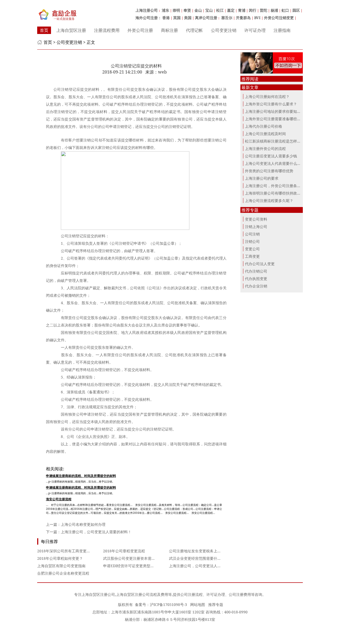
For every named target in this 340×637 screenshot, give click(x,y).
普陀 (263, 10)
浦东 (165, 10)
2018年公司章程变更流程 (124, 550)
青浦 (241, 10)
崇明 (176, 10)
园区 (296, 10)
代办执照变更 (256, 278)
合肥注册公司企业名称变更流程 (63, 573)
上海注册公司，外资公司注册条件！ (274, 185)
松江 (220, 10)
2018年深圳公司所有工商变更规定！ (67, 550)
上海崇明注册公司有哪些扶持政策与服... (278, 193)
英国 (177, 17)
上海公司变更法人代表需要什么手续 (274, 163)
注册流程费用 (107, 30)
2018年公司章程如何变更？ (60, 558)
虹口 (285, 10)
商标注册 (169, 30)
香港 (166, 17)
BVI (257, 17)
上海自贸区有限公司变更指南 (61, 565)
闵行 (252, 10)
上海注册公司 (146, 10)
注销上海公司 (256, 226)
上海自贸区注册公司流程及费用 (142, 594)
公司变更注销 (223, 30)
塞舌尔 (226, 17)
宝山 (209, 10)
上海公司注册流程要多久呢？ (269, 200)
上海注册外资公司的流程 (265, 148)
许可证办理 (255, 30)
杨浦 (274, 10)
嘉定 (231, 10)
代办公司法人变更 (260, 263)
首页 (44, 30)
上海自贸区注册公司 (98, 594)
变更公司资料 (256, 219)
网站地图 (197, 604)
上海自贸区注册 (71, 30)
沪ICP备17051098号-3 (168, 604)
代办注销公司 (256, 271)
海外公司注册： (148, 17)
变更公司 (252, 248)
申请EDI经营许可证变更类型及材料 (132, 565)
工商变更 (252, 256)
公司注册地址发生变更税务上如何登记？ (202, 550)
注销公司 (252, 241)
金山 (198, 10)
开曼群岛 (243, 17)
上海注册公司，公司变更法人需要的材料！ (96, 531)
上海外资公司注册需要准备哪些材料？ (276, 118)
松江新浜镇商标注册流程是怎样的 (273, 141)
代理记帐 (194, 30)
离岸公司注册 (206, 17)
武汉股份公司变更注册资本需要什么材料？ (138, 558)
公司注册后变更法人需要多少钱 (271, 155)
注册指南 (282, 30)
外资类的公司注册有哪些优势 (269, 170)
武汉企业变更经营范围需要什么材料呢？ (202, 558)
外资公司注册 (140, 30)
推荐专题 (215, 604)
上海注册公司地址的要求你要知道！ (274, 111)
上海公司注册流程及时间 (265, 133)
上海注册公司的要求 (261, 178)
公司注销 (252, 233)
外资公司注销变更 (279, 17)
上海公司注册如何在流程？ (267, 96)
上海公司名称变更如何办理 (83, 524)
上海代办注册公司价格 (263, 126)
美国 (188, 17)
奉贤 (187, 10)
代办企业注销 (256, 286)
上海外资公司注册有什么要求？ (271, 103)
